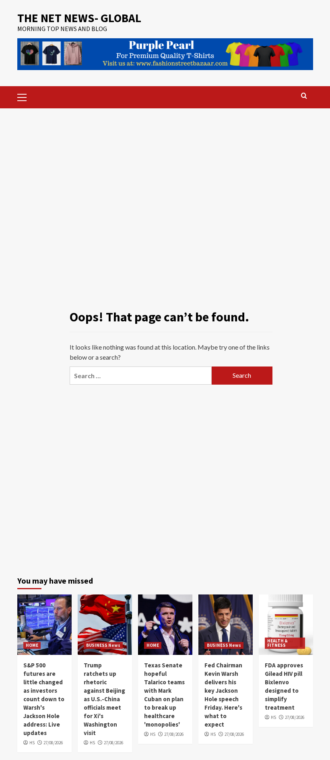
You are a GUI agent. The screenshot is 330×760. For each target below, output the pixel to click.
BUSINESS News (103, 645)
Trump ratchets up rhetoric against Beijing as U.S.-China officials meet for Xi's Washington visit (104, 699)
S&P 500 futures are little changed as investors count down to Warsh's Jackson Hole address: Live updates (43, 699)
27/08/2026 (53, 743)
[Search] (304, 96)
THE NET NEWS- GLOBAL (79, 17)
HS (32, 743)
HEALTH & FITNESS (277, 643)
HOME (32, 645)
